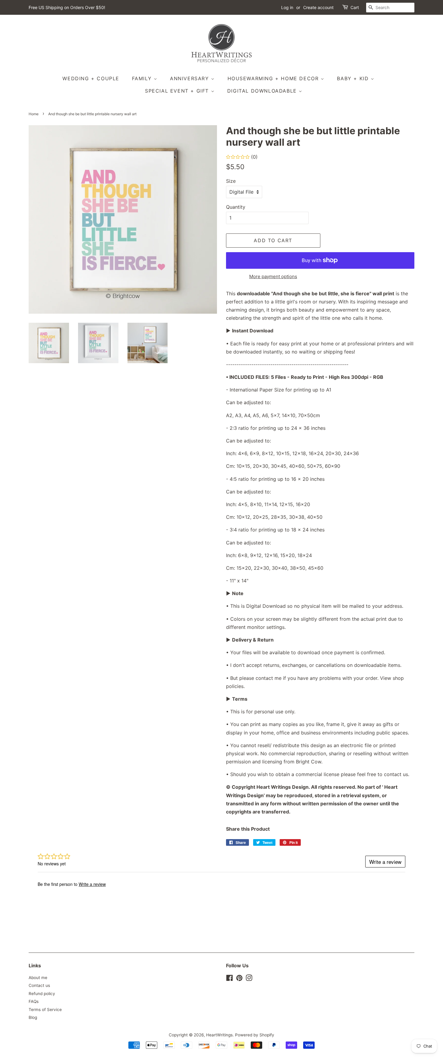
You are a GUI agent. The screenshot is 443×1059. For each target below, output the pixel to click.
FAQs (34, 1001)
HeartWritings (219, 1034)
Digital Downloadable (263, 91)
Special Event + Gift (178, 91)
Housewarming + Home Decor (274, 78)
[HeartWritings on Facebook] (229, 979)
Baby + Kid (354, 78)
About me (38, 977)
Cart (354, 7)
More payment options (273, 276)
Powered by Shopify (254, 1034)
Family (143, 78)
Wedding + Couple (90, 78)
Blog (33, 1017)
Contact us (39, 985)
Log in (287, 7)
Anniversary (190, 78)
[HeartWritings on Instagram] (249, 979)
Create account (318, 7)
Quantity (235, 207)
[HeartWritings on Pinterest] (239, 979)
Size (231, 181)
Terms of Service (45, 1009)
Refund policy (42, 993)
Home (34, 114)
